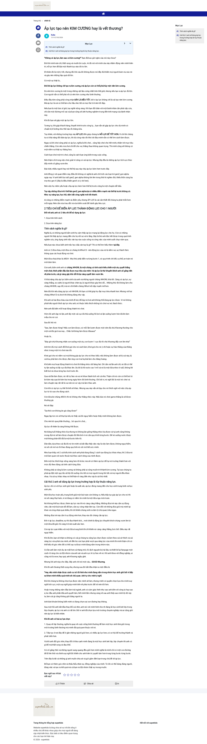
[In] (38, 50)
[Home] (38, 27)
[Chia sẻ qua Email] (38, 42)
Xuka (53, 35)
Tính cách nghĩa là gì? (188, 31)
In (118, 683)
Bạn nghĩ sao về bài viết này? (52, 674)
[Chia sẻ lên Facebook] (38, 35)
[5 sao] (78, 675)
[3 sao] (71, 675)
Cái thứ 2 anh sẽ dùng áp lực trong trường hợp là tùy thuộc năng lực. (191, 37)
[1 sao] (64, 675)
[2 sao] (68, 675)
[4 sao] (75, 675)
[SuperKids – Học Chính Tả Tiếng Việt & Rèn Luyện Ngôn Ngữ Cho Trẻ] (42, 5)
